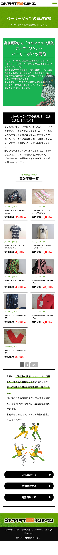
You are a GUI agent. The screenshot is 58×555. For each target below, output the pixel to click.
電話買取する (29, 497)
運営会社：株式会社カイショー (29, 538)
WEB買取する (29, 486)
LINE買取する (29, 474)
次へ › (34, 364)
